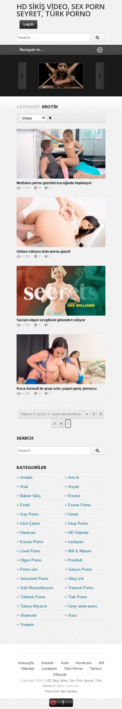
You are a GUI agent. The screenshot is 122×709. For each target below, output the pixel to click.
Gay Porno (29, 514)
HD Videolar (78, 532)
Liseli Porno (30, 551)
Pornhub (75, 560)
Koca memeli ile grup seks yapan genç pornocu (57, 389)
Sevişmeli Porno (34, 578)
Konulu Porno (31, 542)
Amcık (73, 477)
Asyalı (73, 486)
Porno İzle (52, 691)
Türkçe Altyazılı (33, 606)
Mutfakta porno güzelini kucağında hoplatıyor (54, 183)
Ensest (74, 496)
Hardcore (28, 532)
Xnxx (72, 615)
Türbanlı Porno (32, 597)
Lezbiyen (76, 542)
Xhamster (28, 615)
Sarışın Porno (80, 569)
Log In (28, 24)
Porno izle (28, 569)
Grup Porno (78, 523)
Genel (73, 514)
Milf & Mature (79, 551)
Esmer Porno (79, 505)
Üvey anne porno (82, 606)
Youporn (27, 624)
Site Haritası (69, 691)
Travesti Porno (80, 588)
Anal (24, 486)
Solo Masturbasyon (36, 588)
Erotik (25, 505)
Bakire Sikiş (30, 496)
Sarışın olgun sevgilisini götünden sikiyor (51, 320)
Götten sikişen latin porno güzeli (43, 251)
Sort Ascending (50, 118)
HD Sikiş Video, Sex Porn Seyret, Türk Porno (61, 9)
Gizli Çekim (30, 523)
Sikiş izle (76, 578)
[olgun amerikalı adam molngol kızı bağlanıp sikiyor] (61, 76)
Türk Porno (77, 597)
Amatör (26, 477)
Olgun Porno (30, 560)
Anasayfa (26, 663)
